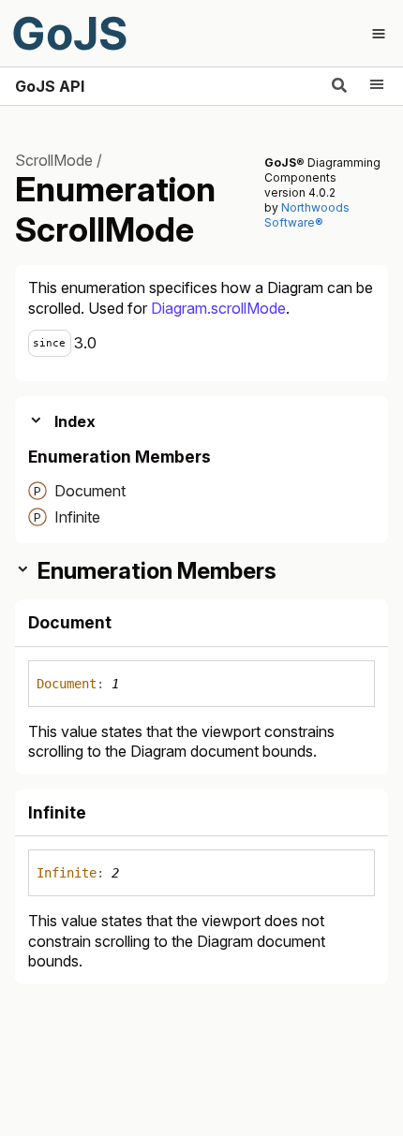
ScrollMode (54, 160)
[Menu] (377, 86)
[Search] (339, 86)
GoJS (69, 33)
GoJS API (49, 86)
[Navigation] (379, 34)
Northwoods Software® (307, 214)
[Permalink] (127, 624)
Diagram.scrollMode (218, 308)
